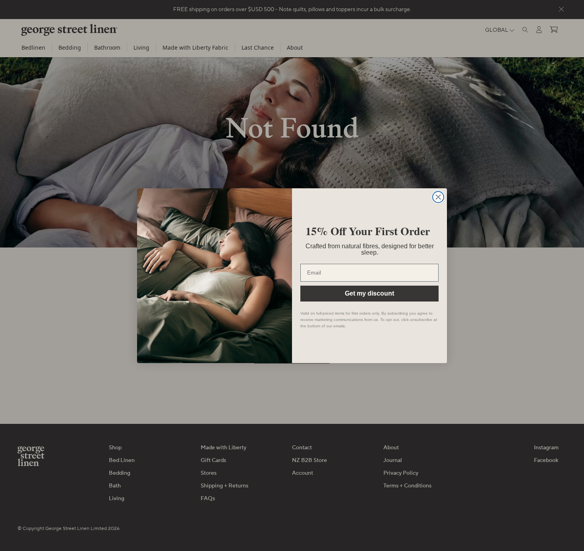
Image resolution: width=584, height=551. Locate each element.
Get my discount (369, 293)
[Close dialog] (438, 197)
